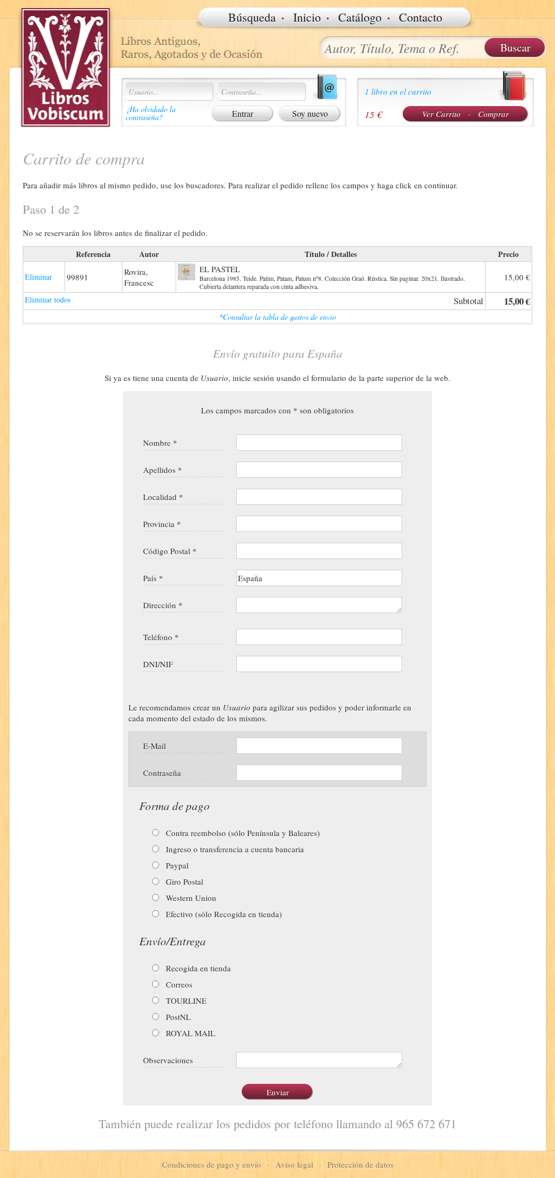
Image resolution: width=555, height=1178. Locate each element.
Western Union (190, 897)
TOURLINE (185, 1000)
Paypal (176, 865)
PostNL (177, 1016)
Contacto (420, 17)
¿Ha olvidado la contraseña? (151, 113)
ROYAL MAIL (189, 1033)
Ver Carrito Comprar (465, 113)
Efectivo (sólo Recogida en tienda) (223, 914)
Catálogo (360, 17)
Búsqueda (252, 17)
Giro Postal (183, 881)
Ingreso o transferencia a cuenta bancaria (234, 849)
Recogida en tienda (197, 968)
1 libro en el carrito (398, 91)
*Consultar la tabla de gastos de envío (277, 317)
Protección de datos (360, 1164)
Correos (178, 984)
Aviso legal (294, 1164)
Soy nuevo (310, 113)
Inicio (307, 17)
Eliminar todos (47, 299)
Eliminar (38, 277)
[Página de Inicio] (66, 67)
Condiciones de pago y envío (211, 1164)
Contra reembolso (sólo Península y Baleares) (242, 832)
